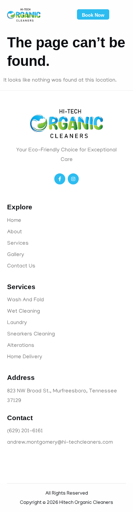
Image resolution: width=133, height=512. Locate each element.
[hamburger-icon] (121, 16)
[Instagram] (73, 178)
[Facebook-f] (59, 178)
